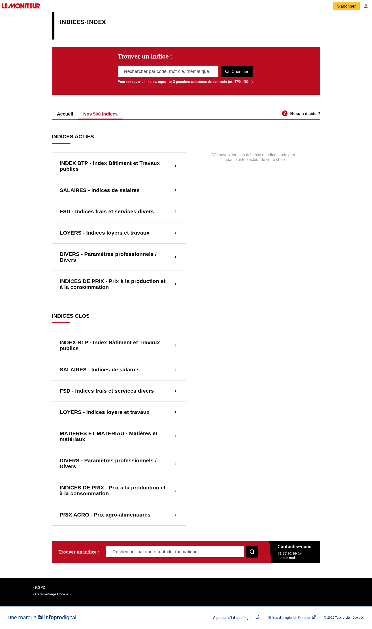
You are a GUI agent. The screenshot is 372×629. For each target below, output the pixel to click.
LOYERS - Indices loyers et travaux (105, 233)
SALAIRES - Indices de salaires (100, 190)
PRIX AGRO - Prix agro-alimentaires (105, 515)
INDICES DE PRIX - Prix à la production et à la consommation (113, 284)
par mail (289, 557)
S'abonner (346, 6)
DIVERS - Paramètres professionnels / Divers (108, 257)
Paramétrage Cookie (51, 594)
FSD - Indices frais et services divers (107, 211)
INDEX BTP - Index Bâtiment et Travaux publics (110, 166)
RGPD (40, 587)
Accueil (65, 114)
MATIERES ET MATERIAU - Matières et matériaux (108, 436)
